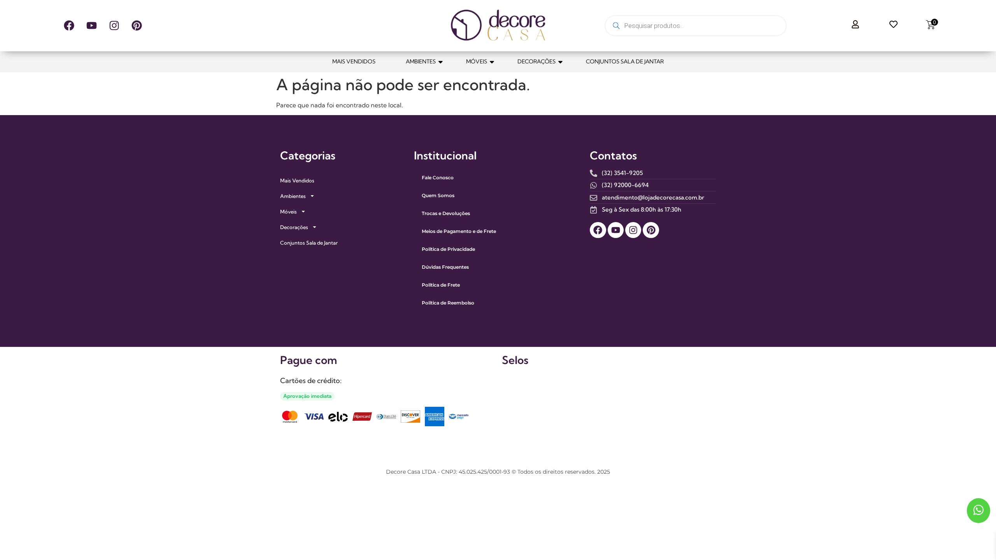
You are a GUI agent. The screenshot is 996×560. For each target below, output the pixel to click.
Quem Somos (438, 195)
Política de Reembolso (448, 303)
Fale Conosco (438, 177)
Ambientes (421, 61)
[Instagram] (113, 25)
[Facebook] (68, 25)
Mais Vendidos (353, 61)
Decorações (536, 61)
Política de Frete (441, 285)
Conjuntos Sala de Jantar (625, 61)
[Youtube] (91, 25)
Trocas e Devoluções (446, 213)
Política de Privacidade (448, 249)
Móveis (476, 61)
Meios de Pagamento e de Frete (459, 231)
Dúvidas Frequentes (445, 267)
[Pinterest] (136, 25)
